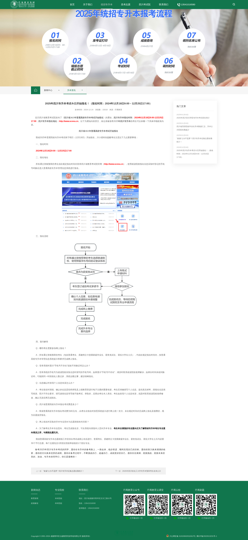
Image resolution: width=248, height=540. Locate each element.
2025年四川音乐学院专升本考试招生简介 (193, 118)
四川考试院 (144, 4)
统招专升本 (107, 4)
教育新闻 (34, 498)
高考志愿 (125, 4)
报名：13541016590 (87, 503)
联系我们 (163, 4)
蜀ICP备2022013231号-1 (207, 536)
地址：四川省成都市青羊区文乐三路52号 (95, 498)
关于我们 (87, 4)
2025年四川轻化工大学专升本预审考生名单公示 (138, 471)
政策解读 (34, 503)
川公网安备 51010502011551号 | (183, 536)
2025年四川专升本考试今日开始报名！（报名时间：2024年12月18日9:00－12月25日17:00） (195, 153)
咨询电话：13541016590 (89, 508)
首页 (72, 4)
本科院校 (58, 498)
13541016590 (188, 4)
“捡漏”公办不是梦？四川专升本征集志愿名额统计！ (60, 471)
